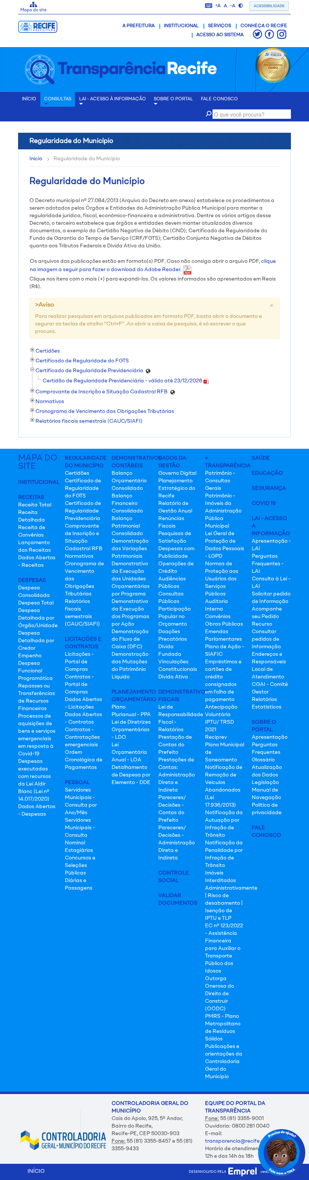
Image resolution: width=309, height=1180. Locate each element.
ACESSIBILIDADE (269, 6)
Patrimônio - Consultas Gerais (220, 481)
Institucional (181, 26)
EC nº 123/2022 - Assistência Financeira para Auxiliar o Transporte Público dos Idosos (224, 948)
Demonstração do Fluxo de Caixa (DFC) (130, 639)
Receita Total (34, 505)
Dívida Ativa (173, 677)
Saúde (261, 458)
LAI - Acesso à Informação (112, 99)
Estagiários (79, 850)
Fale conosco (219, 99)
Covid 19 (264, 503)
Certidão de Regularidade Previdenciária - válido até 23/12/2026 (123, 381)
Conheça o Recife (263, 26)
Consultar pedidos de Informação (266, 639)
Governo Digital (177, 473)
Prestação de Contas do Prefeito (175, 745)
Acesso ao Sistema (219, 35)
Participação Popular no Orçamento (174, 616)
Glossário (263, 760)
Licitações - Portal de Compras (79, 662)
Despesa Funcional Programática (35, 671)
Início (35, 158)
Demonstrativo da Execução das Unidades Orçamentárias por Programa (131, 579)
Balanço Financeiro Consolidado (127, 503)
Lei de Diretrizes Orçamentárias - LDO (131, 730)
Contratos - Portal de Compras (79, 684)
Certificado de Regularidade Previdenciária (83, 511)
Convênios (218, 616)
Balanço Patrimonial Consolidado (127, 526)
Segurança (269, 488)
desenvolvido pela (208, 1172)
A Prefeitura (138, 26)
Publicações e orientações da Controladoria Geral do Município (223, 1061)
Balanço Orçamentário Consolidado (129, 481)
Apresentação (270, 737)
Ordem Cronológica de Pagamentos (83, 760)
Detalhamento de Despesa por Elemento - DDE (131, 775)
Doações (169, 631)
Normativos (79, 556)
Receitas (31, 497)
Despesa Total (36, 603)
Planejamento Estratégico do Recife (176, 488)
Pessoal (77, 782)
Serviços (219, 26)
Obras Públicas (224, 624)
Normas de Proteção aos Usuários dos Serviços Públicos (221, 579)
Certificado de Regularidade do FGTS (83, 488)
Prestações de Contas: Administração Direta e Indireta (176, 775)
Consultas (57, 99)
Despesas (32, 580)
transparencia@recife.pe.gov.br (244, 1141)
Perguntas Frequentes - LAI (268, 564)
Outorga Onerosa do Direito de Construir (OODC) (219, 993)
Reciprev (216, 737)
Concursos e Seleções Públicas (80, 865)
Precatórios (172, 639)
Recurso (262, 624)
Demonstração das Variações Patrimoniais (130, 549)
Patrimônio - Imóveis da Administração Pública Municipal (223, 511)
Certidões (77, 473)
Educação (267, 473)
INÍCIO (29, 99)
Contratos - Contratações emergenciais (82, 737)
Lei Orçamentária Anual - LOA (129, 752)
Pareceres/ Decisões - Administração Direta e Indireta (176, 843)
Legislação (265, 782)
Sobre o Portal (173, 99)
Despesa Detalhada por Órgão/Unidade (38, 618)
